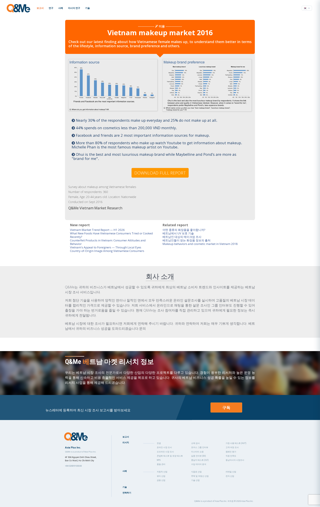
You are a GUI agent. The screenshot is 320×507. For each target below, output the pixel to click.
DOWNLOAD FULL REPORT (160, 173)
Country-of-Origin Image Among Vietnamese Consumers (107, 251)
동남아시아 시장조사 (235, 460)
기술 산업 (195, 480)
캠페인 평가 (231, 452)
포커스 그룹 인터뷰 (199, 447)
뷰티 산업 (161, 476)
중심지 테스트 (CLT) (200, 460)
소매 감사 (195, 443)
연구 (51, 8)
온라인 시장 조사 (164, 447)
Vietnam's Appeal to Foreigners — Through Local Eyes (105, 247)
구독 (226, 407)
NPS (158, 460)
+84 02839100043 (73, 466)
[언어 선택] (307, 8)
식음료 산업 (196, 472)
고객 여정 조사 (232, 447)
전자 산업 (230, 476)
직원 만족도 (231, 456)
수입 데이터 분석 (198, 464)
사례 (60, 8)
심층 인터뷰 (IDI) (198, 456)
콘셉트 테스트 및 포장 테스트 (170, 456)
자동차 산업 (162, 472)
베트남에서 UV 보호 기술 (178, 233)
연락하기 (126, 492)
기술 (87, 8)
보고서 (40, 8)
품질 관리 (161, 464)
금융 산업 (161, 480)
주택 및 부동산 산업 (200, 476)
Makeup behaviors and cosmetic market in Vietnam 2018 (200, 244)
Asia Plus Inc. (247, 501)
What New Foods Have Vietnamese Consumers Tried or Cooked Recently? (111, 235)
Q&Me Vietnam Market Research (95, 208)
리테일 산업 (231, 472)
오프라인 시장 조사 (165, 452)
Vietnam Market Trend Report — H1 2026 (97, 230)
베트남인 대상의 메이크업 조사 (181, 237)
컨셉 (159, 443)
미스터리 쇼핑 (197, 452)
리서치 (125, 442)
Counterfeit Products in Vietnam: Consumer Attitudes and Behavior (108, 242)
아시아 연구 (74, 8)
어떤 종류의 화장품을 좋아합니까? (183, 230)
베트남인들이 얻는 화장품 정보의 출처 (186, 240)
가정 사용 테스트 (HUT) (236, 443)
